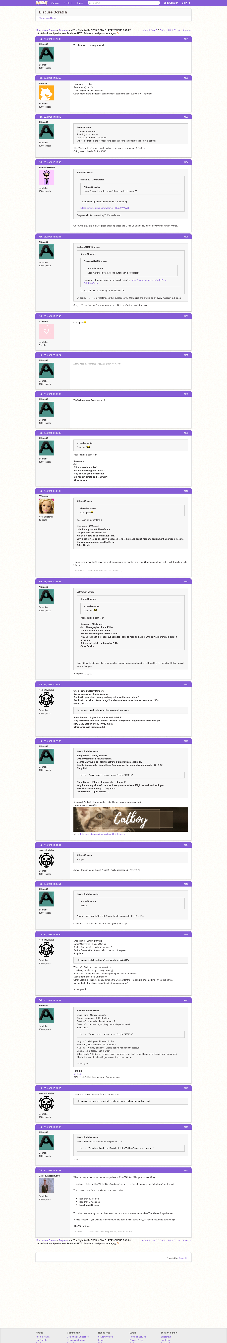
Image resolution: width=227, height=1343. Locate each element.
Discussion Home (47, 18)
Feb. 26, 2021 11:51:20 (50, 934)
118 (178, 30)
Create (55, 3)
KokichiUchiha (46, 689)
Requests (63, 30)
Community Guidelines (78, 1336)
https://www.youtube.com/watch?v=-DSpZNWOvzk (104, 207)
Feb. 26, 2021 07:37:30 (50, 393)
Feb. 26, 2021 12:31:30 (50, 1088)
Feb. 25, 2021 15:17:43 (50, 162)
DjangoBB (183, 1258)
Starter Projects (105, 1336)
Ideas (80, 3)
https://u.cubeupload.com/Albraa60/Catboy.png (102, 833)
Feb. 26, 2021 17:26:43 (50, 1170)
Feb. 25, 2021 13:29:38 (50, 38)
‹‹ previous (143, 30)
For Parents (41, 1340)
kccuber (43, 83)
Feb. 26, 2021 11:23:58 (50, 741)
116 (169, 30)
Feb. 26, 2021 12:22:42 (50, 1000)
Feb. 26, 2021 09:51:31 (50, 581)
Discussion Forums (46, 30)
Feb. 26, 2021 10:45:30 (50, 684)
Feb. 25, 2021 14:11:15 (50, 116)
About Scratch (43, 1336)
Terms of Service (137, 1336)
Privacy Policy (136, 1340)
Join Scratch (171, 2)
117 (173, 30)
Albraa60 (43, 44)
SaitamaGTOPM (47, 167)
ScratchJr (165, 1340)
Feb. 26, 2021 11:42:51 (50, 883)
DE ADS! (77, 1073)
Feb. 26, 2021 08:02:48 (50, 490)
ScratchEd (166, 1336)
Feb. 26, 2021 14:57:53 (50, 1126)
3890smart (44, 496)
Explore (68, 3)
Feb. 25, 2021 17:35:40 (50, 316)
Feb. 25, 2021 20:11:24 (50, 355)
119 (182, 30)
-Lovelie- (43, 321)
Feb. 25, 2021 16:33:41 (50, 236)
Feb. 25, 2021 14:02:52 (50, 77)
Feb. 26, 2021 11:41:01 (50, 844)
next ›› (187, 30)
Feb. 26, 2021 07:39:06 (50, 432)
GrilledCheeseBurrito (49, 1175)
